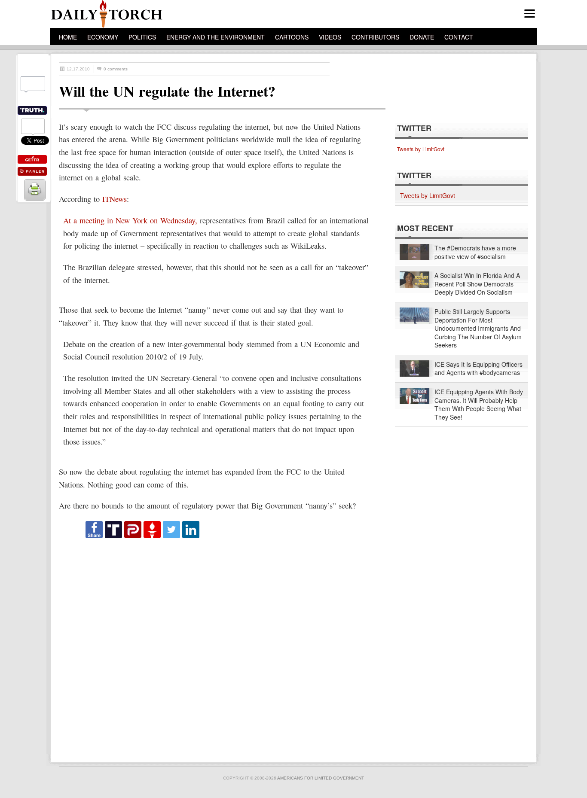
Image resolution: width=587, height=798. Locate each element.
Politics (142, 37)
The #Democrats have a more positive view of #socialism (475, 252)
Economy (102, 37)
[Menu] (530, 13)
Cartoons (292, 37)
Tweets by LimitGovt (420, 148)
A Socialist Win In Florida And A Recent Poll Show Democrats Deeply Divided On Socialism (477, 283)
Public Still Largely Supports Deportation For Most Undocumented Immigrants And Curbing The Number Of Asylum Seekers (478, 328)
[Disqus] (214, 646)
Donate (422, 37)
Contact (458, 37)
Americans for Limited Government (320, 778)
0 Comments (116, 69)
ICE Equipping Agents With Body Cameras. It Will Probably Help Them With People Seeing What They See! (478, 404)
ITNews (114, 199)
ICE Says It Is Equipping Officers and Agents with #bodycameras (478, 368)
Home (68, 37)
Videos (330, 37)
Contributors (375, 37)
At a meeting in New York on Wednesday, (130, 220)
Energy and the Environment (215, 37)
